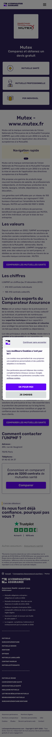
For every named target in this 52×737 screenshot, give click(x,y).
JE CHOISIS (26, 394)
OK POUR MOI (26, 387)
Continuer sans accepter (32, 342)
